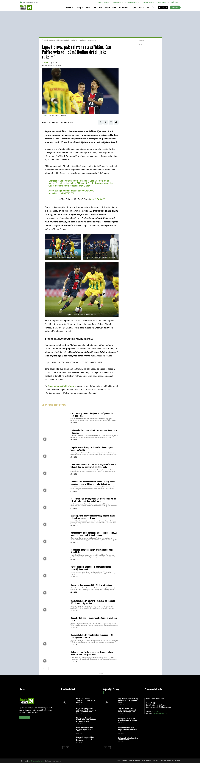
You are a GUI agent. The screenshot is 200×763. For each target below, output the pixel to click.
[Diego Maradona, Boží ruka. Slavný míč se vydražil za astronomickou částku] (110, 701)
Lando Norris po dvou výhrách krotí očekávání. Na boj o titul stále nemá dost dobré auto (93, 500)
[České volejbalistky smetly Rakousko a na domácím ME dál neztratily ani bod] (55, 605)
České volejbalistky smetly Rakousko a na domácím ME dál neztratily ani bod (92, 602)
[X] (166, 7)
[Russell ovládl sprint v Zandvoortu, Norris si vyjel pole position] (55, 622)
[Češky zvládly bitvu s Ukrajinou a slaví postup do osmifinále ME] (55, 417)
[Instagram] (163, 7)
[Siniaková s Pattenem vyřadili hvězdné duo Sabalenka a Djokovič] (55, 434)
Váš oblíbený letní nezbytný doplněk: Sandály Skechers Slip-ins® (127, 729)
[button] (152, 7)
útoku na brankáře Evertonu (61, 385)
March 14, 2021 (97, 199)
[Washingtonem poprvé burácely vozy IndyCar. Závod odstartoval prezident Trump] (55, 520)
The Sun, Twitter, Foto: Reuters (57, 115)
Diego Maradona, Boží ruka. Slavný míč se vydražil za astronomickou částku (128, 700)
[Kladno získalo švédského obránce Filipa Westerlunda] (110, 739)
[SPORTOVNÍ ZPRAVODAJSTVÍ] (23, 7)
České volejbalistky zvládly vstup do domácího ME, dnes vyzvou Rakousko (92, 636)
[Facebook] (159, 7)
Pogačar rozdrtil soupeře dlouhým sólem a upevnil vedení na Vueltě (92, 448)
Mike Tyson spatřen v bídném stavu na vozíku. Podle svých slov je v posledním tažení (86, 719)
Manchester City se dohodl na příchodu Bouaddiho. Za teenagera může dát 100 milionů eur (93, 534)
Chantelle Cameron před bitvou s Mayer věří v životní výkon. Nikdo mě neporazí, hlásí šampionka (93, 466)
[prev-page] (43, 668)
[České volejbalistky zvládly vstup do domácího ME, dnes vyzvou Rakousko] (55, 639)
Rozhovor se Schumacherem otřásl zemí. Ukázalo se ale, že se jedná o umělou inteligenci (86, 710)
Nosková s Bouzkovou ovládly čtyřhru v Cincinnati (91, 585)
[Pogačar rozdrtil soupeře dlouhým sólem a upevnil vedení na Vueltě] (55, 451)
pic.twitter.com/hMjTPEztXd (61, 193)
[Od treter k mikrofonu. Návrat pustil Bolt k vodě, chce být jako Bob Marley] (68, 739)
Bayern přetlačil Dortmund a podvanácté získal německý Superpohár (90, 568)
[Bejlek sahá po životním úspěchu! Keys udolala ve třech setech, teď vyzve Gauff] (55, 656)
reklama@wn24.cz (160, 713)
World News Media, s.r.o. (36, 761)
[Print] (116, 122)
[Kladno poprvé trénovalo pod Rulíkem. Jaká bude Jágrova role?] (110, 720)
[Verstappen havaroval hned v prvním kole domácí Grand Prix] (55, 554)
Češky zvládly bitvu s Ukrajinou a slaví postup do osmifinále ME (91, 414)
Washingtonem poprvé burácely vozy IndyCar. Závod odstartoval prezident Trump (92, 517)
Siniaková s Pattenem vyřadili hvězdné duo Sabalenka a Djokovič (93, 431)
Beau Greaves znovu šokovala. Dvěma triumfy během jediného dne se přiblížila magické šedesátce (92, 483)
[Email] (111, 122)
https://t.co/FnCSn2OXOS (82, 190)
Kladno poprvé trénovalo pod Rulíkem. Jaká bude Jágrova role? (127, 719)
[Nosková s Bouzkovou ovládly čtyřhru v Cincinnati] (55, 588)
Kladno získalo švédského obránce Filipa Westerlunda (128, 739)
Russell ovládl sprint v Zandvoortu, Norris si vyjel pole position (93, 619)
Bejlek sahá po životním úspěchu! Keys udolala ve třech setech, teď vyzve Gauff (91, 653)
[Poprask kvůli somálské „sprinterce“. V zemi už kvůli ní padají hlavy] (68, 701)
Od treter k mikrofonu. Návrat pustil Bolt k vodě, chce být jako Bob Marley (85, 738)
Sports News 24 (52, 122)
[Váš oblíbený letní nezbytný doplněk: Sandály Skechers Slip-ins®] (110, 730)
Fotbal (44, 40)
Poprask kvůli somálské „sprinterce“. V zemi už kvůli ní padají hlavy (85, 700)
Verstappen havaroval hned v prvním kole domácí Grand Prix (91, 551)
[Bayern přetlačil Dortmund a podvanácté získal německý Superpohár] (55, 571)
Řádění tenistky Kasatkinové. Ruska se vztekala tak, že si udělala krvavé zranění (85, 729)
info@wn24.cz (157, 711)
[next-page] (47, 668)
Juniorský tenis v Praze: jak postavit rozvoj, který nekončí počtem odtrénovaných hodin (127, 710)
